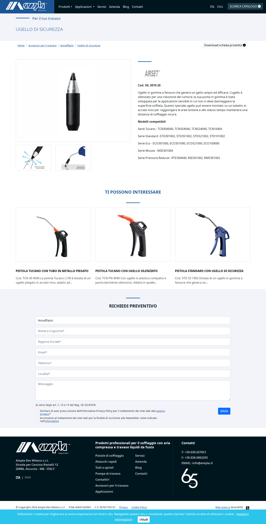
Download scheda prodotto (223, 45)
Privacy (123, 507)
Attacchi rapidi (106, 462)
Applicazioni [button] (83, 7)
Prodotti (64, 7)
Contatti (137, 7)
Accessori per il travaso (111, 486)
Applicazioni (104, 492)
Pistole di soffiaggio (109, 456)
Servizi (101, 7)
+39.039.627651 (195, 452)
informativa (52, 421)
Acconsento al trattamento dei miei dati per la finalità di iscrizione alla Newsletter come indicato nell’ (98, 419)
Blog (126, 7)
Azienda (114, 7)
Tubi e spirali (104, 468)
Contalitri (102, 480)
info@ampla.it (202, 463)
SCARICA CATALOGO (244, 6)
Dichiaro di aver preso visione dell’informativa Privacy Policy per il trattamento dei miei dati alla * (102, 412)
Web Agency (222, 507)
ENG (220, 7)
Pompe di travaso (108, 474)
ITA (212, 7)
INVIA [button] (224, 411)
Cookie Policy (139, 507)
